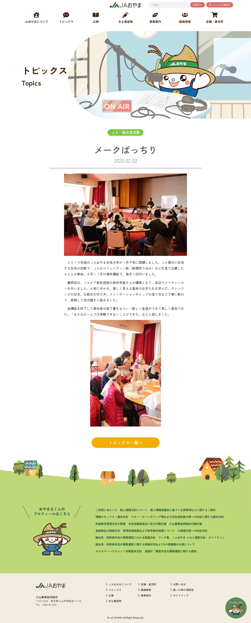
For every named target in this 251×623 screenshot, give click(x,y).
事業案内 (146, 595)
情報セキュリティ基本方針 (111, 517)
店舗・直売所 (148, 584)
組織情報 (146, 590)
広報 (111, 595)
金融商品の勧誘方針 (107, 531)
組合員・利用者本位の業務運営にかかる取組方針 (125, 537)
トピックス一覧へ (125, 442)
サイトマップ (181, 595)
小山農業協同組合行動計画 (185, 524)
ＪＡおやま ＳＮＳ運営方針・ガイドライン (198, 537)
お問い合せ (179, 584)
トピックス (115, 590)
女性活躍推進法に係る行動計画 (147, 524)
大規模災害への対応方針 (192, 531)
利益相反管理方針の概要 (110, 524)
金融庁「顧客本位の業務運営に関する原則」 (172, 551)
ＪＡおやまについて (120, 584)
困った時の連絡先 (183, 590)
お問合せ (197, 5)
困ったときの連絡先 (219, 5)
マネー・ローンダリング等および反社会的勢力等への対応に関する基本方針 (177, 517)
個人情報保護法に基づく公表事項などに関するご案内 (183, 510)
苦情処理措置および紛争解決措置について (149, 531)
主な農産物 (115, 601)
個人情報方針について (133, 510)
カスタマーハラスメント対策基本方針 (118, 551)
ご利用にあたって (106, 510)
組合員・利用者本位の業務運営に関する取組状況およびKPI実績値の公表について (145, 544)
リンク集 (163, 537)
